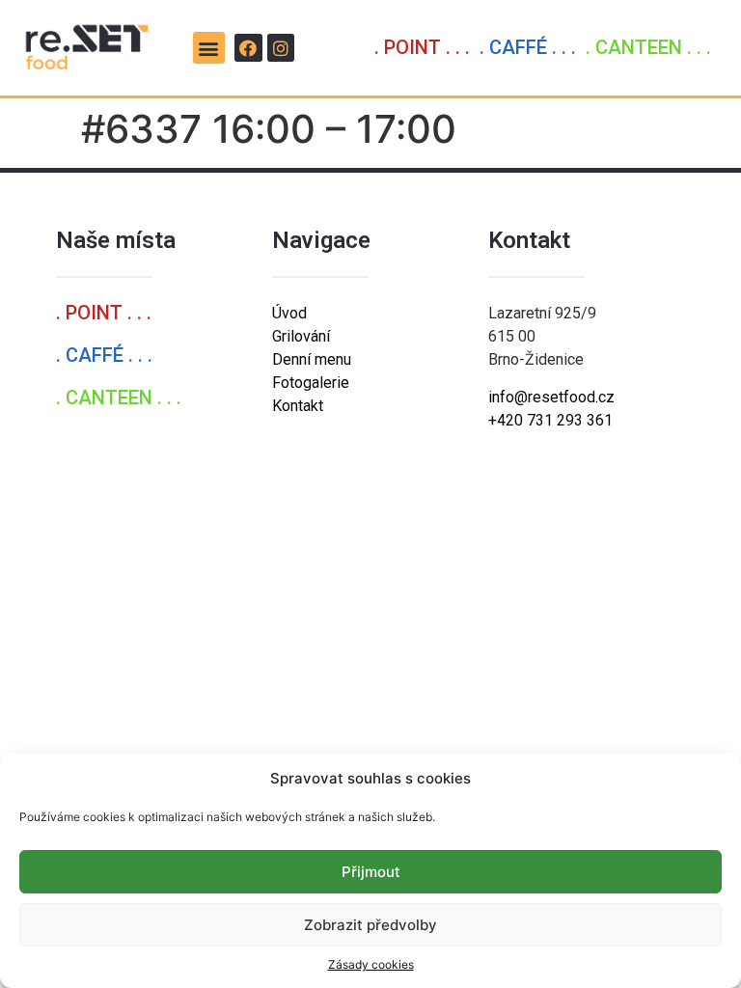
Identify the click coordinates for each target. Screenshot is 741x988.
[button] (209, 48)
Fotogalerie (310, 382)
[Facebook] (248, 48)
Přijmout (371, 872)
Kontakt (297, 406)
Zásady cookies (371, 964)
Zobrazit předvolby (370, 925)
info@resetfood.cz (551, 397)
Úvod (289, 313)
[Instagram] (281, 48)
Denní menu (311, 359)
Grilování (301, 336)
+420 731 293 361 (550, 420)
